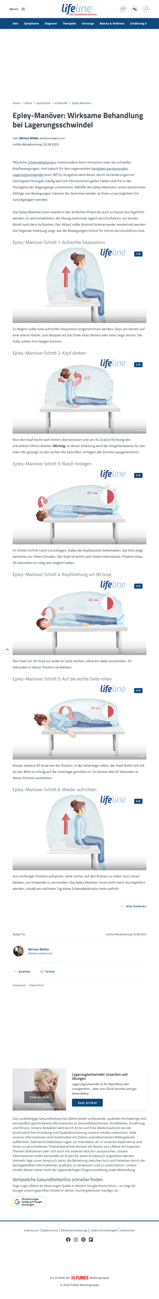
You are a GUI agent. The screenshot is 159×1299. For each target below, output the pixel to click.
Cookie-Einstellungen (103, 1230)
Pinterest (83, 1239)
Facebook (68, 1239)
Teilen (50, 971)
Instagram (76, 1239)
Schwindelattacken (42, 162)
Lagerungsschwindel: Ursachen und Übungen (79, 1089)
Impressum (19, 985)
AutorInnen (127, 1230)
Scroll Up (7, 649)
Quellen (24, 971)
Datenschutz (36, 985)
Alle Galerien (136, 906)
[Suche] (146, 9)
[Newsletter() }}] (123, 9)
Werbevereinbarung (74, 1230)
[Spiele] (134, 9)
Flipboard (91, 1239)
